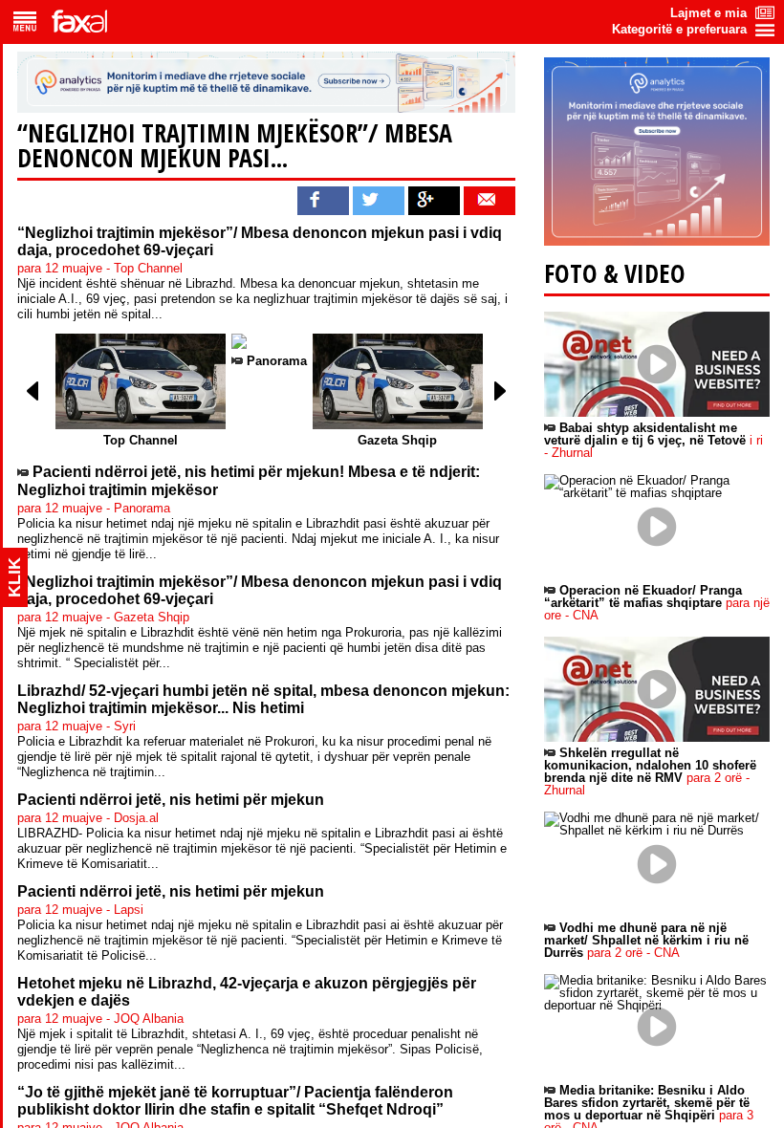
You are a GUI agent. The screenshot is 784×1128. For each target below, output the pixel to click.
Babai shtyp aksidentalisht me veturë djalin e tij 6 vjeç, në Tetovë (653, 440)
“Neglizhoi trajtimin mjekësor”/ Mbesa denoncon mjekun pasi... (234, 145)
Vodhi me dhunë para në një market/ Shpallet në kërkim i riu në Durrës (646, 940)
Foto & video (615, 273)
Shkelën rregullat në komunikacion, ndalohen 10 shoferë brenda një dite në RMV (650, 771)
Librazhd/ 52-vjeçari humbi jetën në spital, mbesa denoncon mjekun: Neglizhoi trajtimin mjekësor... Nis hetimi (263, 699)
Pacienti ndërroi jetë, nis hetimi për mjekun (170, 800)
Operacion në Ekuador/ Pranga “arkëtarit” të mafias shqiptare (657, 602)
